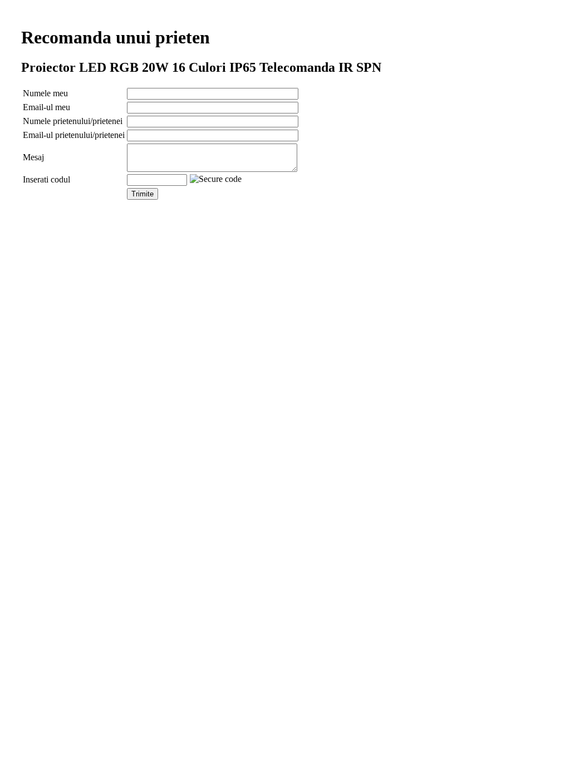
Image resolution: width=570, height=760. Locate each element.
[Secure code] (215, 179)
